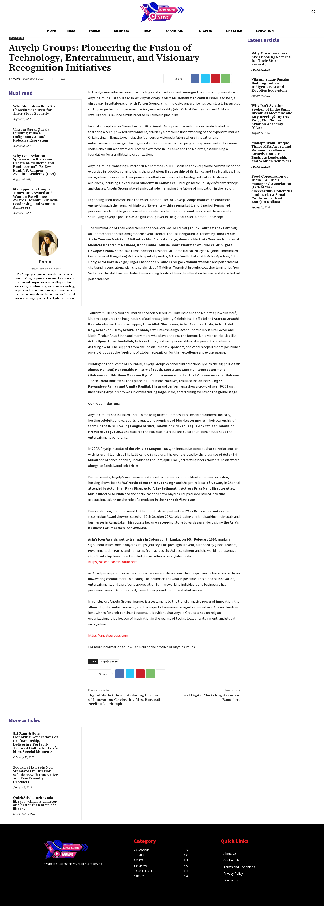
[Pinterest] (215, 78)
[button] (313, 11)
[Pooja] (45, 243)
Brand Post (16, 38)
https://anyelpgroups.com (108, 635)
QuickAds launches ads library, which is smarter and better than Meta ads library (35, 803)
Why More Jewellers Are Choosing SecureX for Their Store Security (34, 110)
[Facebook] (195, 78)
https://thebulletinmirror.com (45, 268)
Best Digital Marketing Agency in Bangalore (211, 697)
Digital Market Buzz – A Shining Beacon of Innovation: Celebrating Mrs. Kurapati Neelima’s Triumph (124, 699)
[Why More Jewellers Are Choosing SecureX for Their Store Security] (68, 112)
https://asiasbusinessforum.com (112, 561)
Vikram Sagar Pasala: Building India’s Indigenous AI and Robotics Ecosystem (31, 135)
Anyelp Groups (109, 661)
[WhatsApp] (225, 78)
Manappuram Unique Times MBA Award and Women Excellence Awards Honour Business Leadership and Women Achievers (35, 198)
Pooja (16, 78)
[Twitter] (205, 78)
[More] (235, 78)
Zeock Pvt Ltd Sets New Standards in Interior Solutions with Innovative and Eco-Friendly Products (35, 775)
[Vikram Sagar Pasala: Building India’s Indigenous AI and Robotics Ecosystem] (68, 135)
